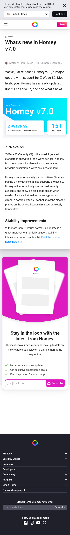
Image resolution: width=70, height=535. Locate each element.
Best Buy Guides (11, 458)
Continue (60, 14)
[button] (26, 14)
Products (8, 453)
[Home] (35, 24)
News (9, 37)
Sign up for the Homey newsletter (35, 501)
